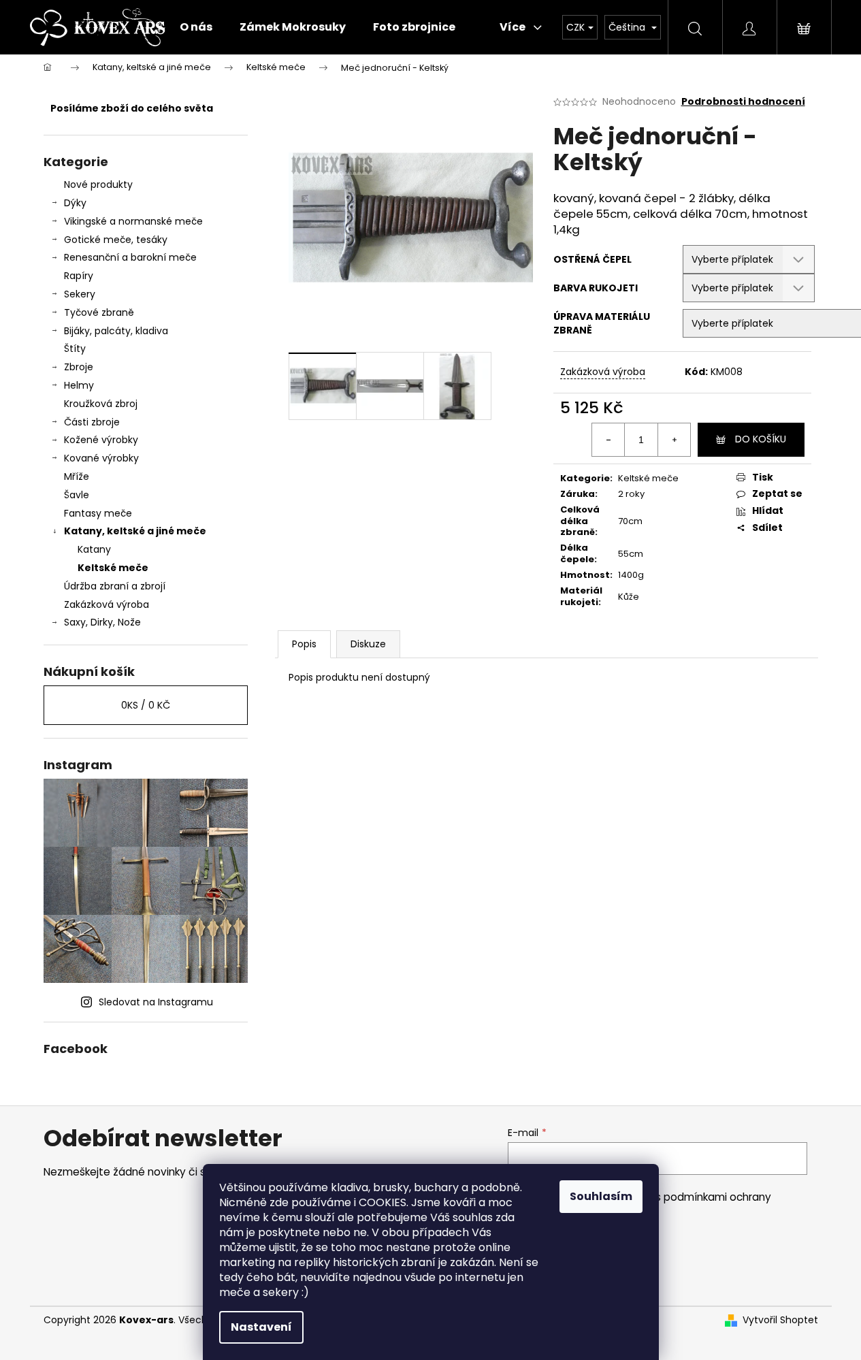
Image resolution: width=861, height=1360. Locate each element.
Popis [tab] (304, 644)
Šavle (76, 495)
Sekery (79, 294)
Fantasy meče (98, 513)
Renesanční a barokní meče (130, 257)
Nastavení (261, 1327)
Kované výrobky (101, 458)
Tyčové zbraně (99, 312)
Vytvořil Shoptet (780, 1320)
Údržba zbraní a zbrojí (114, 586)
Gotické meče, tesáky (115, 239)
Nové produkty (98, 184)
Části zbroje (92, 422)
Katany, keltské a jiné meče (135, 531)
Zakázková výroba (106, 604)
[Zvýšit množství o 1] (673, 439)
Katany (94, 549)
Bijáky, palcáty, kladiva (116, 331)
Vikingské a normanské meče (133, 221)
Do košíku (760, 439)
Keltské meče (113, 567)
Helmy (79, 385)
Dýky (75, 203)
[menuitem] (196, 27)
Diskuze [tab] (368, 644)
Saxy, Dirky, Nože (102, 622)
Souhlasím (601, 1196)
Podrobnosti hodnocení (743, 101)
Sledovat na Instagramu (156, 1002)
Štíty (75, 348)
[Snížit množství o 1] (608, 439)
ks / (145, 705)
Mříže (76, 476)
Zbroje (78, 367)
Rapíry (78, 275)
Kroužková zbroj (100, 403)
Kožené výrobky (101, 440)
